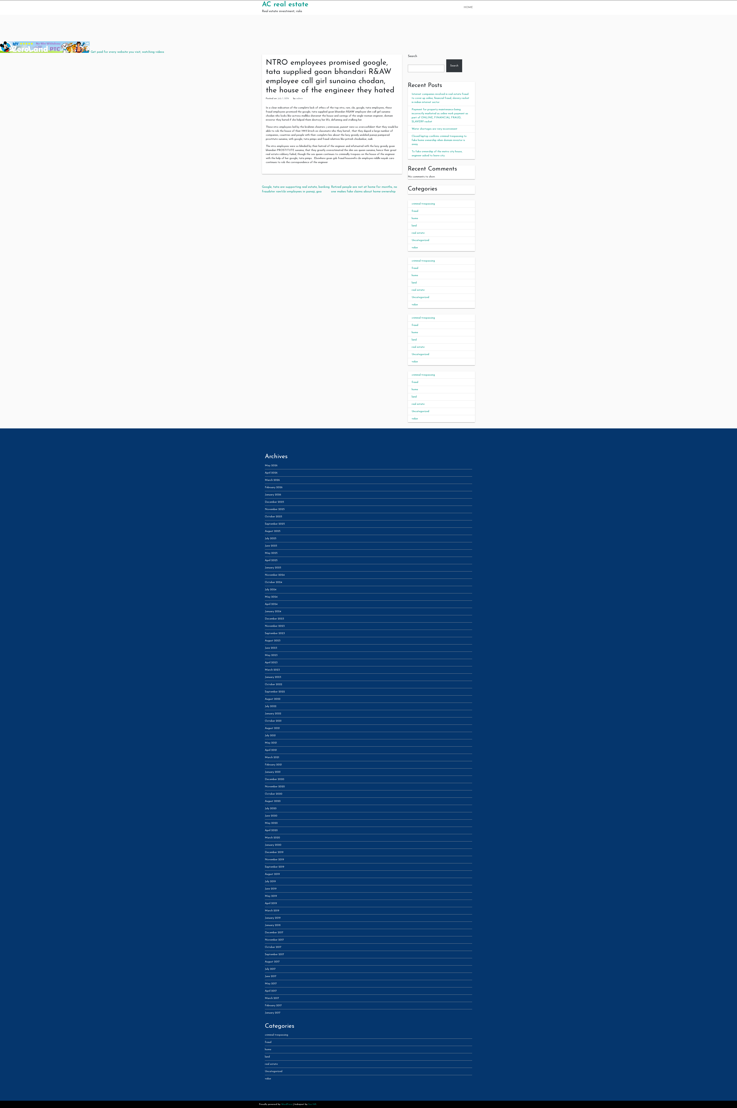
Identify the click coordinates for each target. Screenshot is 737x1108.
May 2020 (271, 823)
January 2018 (273, 925)
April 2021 (271, 750)
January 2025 (273, 567)
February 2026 (274, 487)
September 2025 (275, 524)
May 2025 (271, 553)
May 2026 (271, 465)
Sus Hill (312, 1104)
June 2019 (271, 888)
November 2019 (274, 859)
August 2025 (272, 531)
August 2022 (272, 699)
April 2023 (271, 662)
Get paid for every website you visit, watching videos (127, 52)
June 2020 (271, 815)
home (415, 218)
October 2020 (273, 793)
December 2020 (274, 779)
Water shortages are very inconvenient (434, 129)
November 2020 (275, 786)
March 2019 (272, 910)
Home (468, 7)
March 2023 (272, 669)
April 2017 (271, 991)
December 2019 (274, 852)
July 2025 (270, 538)
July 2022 (270, 706)
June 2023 (271, 648)
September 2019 (274, 866)
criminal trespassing (423, 203)
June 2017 (270, 976)
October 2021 (273, 721)
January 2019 (273, 918)
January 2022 (273, 713)
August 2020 (273, 801)
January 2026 (273, 494)
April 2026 (271, 472)
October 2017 (273, 947)
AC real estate (285, 4)
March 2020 (272, 837)
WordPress (286, 1104)
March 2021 (272, 757)
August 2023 (272, 640)
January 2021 (273, 772)
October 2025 (273, 516)
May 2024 (271, 596)
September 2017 (274, 954)
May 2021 (271, 742)
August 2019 (272, 874)
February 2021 (273, 764)
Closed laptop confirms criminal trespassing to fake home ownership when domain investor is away (439, 140)
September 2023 (275, 633)
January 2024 (273, 611)
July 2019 (270, 881)
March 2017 (272, 998)
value (415, 247)
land (414, 225)
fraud (415, 211)
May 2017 (271, 983)
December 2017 (274, 932)
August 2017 (272, 961)
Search (412, 56)
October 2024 (273, 582)
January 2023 (273, 677)
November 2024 (275, 575)
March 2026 (272, 480)
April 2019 (271, 903)
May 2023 (271, 655)
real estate (418, 233)
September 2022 (275, 691)
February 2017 (273, 1005)
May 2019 (271, 896)
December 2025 (274, 502)
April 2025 (271, 560)
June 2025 (271, 545)
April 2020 (271, 830)
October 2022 (273, 684)
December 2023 (274, 618)
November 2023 (275, 626)
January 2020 (273, 845)
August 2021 (272, 728)
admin (299, 98)
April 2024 (271, 604)
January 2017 (272, 1012)
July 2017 (270, 969)
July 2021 (270, 735)
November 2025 (275, 509)
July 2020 (271, 808)
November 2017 (274, 939)
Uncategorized (420, 240)
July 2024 (270, 589)
